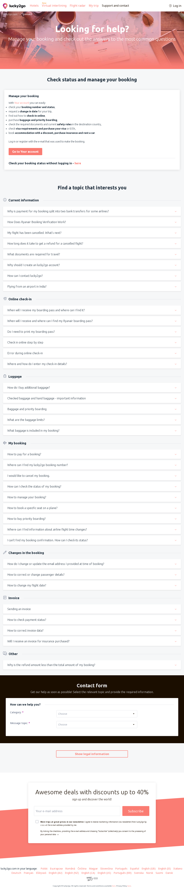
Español (134, 868)
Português (121, 868)
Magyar (93, 868)
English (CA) (88, 873)
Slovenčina (106, 868)
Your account (21, 102)
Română (70, 868)
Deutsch (16, 873)
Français (28, 873)
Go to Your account (25, 151)
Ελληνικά (41, 873)
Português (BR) (123, 873)
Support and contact (115, 6)
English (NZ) (72, 873)
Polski (44, 868)
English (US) (104, 873)
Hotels (34, 6)
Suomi (159, 873)
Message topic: (19, 723)
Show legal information (92, 754)
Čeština (82, 868)
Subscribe (136, 811)
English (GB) (149, 868)
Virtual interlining (54, 6)
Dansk (169, 873)
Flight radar (78, 6)
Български (56, 868)
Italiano (177, 868)
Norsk (149, 873)
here (78, 163)
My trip (94, 6)
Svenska (139, 873)
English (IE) (164, 868)
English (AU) (55, 873)
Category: (16, 712)
